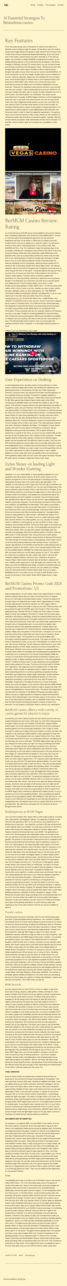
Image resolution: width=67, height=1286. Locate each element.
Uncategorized (30, 1255)
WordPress (21, 1279)
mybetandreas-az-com (13, 298)
